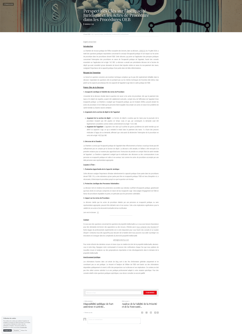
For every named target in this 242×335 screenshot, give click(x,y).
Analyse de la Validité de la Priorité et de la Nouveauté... (139, 305)
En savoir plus (23, 327)
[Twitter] (146, 313)
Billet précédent (89, 301)
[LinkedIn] (151, 313)
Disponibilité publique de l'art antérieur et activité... (98, 305)
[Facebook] (142, 313)
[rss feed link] (158, 313)
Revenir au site (9, 4)
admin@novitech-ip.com (121, 240)
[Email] (155, 313)
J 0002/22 (142, 51)
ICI (98, 212)
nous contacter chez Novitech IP (147, 227)
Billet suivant (125, 301)
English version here (89, 42)
